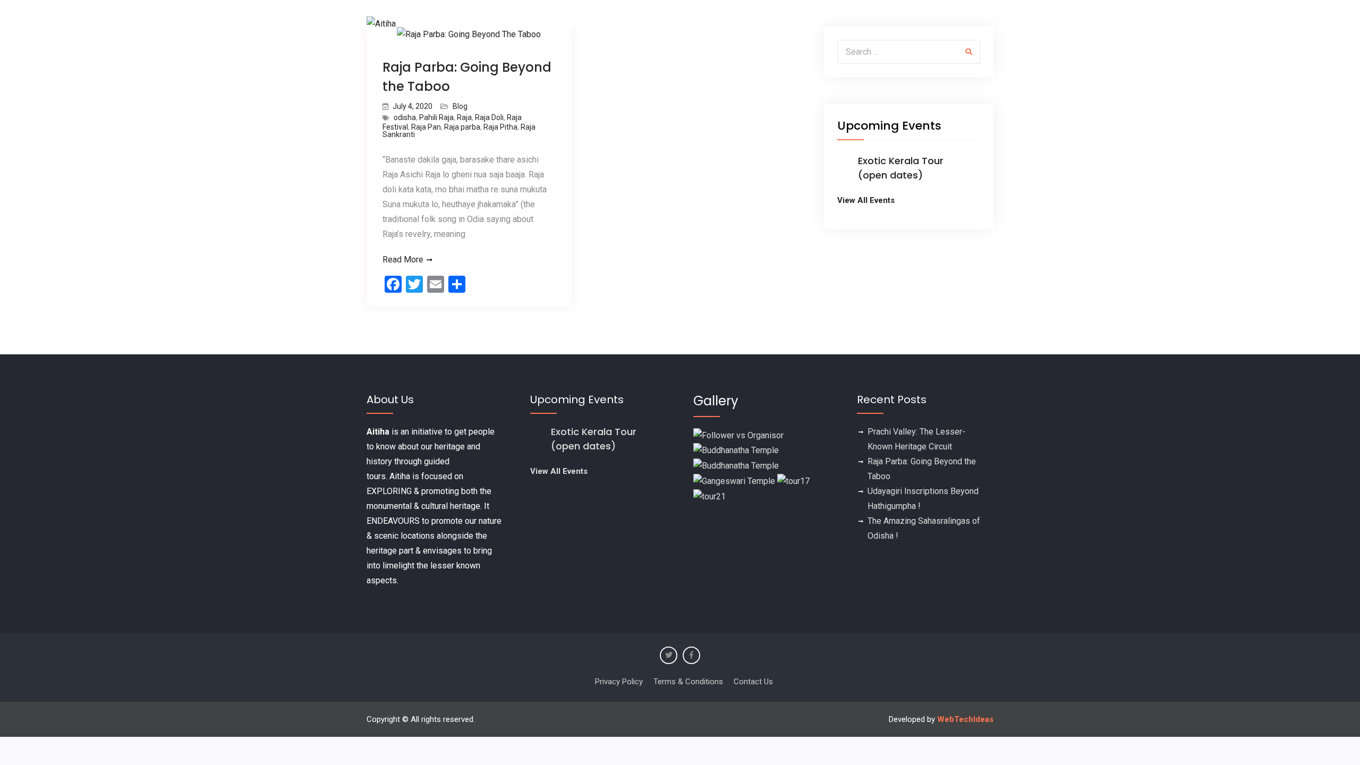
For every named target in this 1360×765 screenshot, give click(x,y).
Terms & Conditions (688, 681)
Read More (402, 259)
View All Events (866, 200)
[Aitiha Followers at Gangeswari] (734, 480)
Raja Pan (426, 127)
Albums (813, 28)
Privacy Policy (619, 681)
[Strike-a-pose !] (738, 435)
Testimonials (755, 28)
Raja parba (462, 127)
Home (654, 28)
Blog (855, 28)
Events (697, 28)
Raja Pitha (500, 127)
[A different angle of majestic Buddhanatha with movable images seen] (736, 465)
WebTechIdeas (965, 719)
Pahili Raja (436, 117)
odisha (405, 117)
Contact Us (963, 28)
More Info (901, 28)
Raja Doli (489, 117)
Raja (464, 117)
